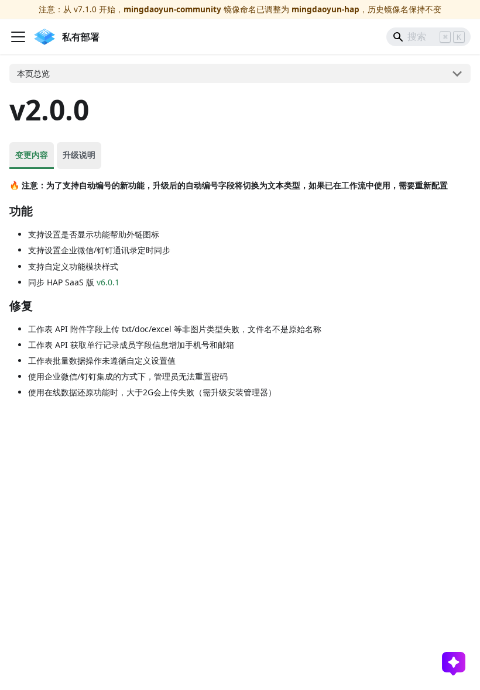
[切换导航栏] (18, 37)
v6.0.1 (108, 282)
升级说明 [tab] (79, 154)
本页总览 (33, 73)
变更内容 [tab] (31, 154)
